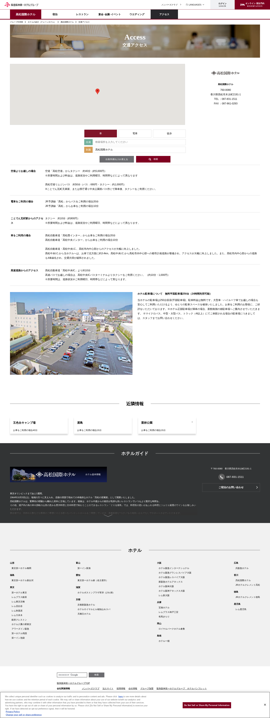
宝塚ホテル (164, 607)
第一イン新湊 (84, 568)
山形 (12, 563)
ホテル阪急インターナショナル (174, 568)
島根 (159, 635)
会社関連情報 (63, 688)
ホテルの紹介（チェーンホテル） (42, 22)
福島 (12, 575)
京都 (78, 599)
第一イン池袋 (18, 638)
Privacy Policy (13, 712)
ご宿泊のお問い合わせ (231, 487)
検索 (156, 159)
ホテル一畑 (164, 641)
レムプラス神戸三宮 (168, 612)
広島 (236, 563)
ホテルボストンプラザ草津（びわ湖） (96, 592)
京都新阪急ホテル (86, 604)
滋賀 (78, 587)
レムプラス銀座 (19, 597)
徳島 (236, 591)
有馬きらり (164, 616)
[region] (135, 705)
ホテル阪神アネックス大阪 (172, 591)
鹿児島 (237, 604)
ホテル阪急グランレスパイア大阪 (175, 572)
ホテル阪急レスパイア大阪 (172, 577)
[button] (97, 91)
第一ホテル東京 (19, 592)
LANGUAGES (195, 5)
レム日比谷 (17, 606)
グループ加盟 (146, 688)
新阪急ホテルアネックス (171, 581)
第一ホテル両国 (19, 633)
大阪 (159, 563)
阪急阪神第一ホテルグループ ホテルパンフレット (182, 688)
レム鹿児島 (240, 609)
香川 (236, 575)
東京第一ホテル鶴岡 (21, 568)
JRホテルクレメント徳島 (247, 597)
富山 (78, 563)
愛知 (78, 575)
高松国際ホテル (25, 14)
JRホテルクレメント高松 (247, 585)
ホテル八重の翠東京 (21, 624)
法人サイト (107, 688)
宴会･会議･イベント (109, 14)
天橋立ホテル (84, 614)
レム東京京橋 (18, 601)
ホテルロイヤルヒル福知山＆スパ (94, 609)
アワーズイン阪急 (20, 629)
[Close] (265, 704)
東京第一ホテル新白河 (22, 580)
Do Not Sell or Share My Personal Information (207, 705)
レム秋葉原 (17, 610)
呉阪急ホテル (242, 568)
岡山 (159, 623)
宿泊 (55, 14)
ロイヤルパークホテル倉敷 (172, 629)
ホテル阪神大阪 (166, 586)
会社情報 (132, 688)
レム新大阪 (164, 595)
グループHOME (16, 22)
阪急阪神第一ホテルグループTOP (73, 683)
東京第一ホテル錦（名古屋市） (93, 580)
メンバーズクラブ (169, 5)
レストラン (82, 14)
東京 (12, 587)
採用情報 (121, 688)
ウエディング (137, 14)
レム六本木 (17, 615)
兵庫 (159, 602)
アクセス (164, 14)
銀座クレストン (19, 619)
